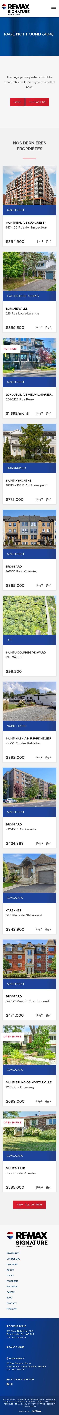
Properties (13, 1253)
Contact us (37, 102)
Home (17, 102)
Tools (10, 1276)
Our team (12, 1264)
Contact (12, 1303)
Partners (12, 1287)
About (10, 1270)
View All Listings (29, 1205)
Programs (12, 1281)
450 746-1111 (17, 1370)
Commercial (13, 1259)
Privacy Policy (22, 1404)
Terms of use (38, 1404)
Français (12, 1309)
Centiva (35, 1411)
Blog (9, 1298)
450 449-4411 (18, 1338)
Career (11, 1292)
